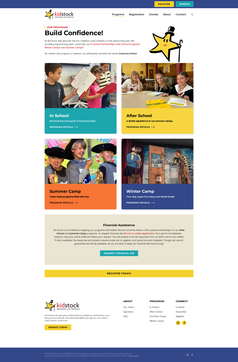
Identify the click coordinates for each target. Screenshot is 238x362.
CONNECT (182, 301)
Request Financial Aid (119, 253)
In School (154, 307)
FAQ (125, 316)
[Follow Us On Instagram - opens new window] (178, 323)
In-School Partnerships (102, 44)
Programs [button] (118, 14)
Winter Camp (157, 320)
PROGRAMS (157, 301)
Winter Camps (52, 47)
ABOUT (127, 301)
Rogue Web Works (52, 356)
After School (156, 311)
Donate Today (58, 327)
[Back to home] (59, 14)
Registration (136, 14)
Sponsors (128, 311)
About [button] (167, 14)
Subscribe (181, 311)
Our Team (128, 307)
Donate (184, 4)
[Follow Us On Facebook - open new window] (184, 323)
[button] (192, 14)
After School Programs (128, 44)
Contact (181, 14)
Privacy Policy (133, 356)
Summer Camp (158, 316)
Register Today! (119, 273)
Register (164, 4)
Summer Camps (74, 47)
